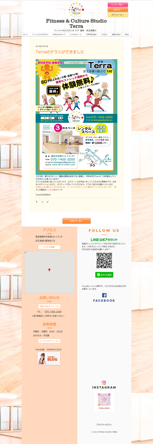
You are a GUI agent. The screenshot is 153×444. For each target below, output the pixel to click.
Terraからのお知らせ (43, 194)
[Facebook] (104, 295)
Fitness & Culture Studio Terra (76, 23)
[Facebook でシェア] (37, 202)
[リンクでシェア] (48, 202)
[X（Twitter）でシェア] (42, 202)
